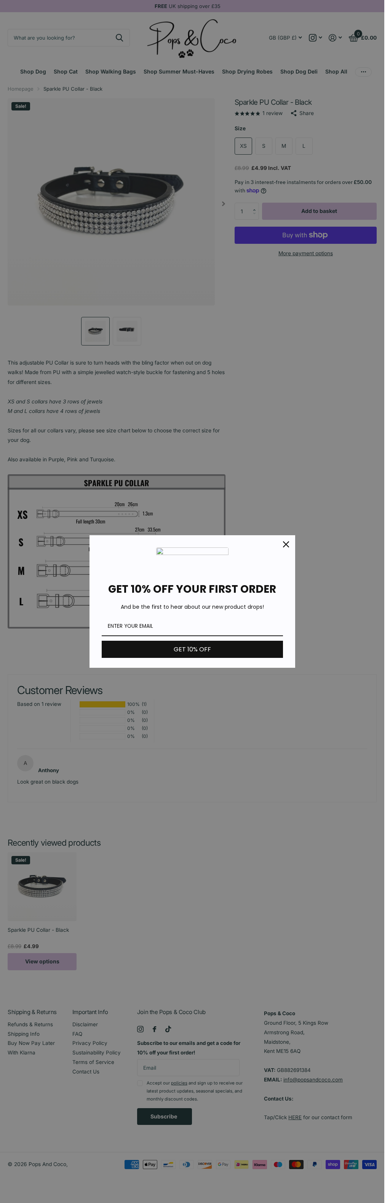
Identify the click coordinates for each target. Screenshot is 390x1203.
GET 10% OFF (192, 649)
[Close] (286, 544)
